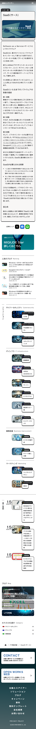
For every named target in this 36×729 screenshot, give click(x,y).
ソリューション (18, 691)
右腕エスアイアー (18, 688)
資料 (18, 702)
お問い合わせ (18, 713)
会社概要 (18, 709)
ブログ (18, 695)
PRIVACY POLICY (17, 721)
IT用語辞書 (13, 645)
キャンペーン (18, 699)
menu (32, 3)
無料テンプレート (18, 706)
